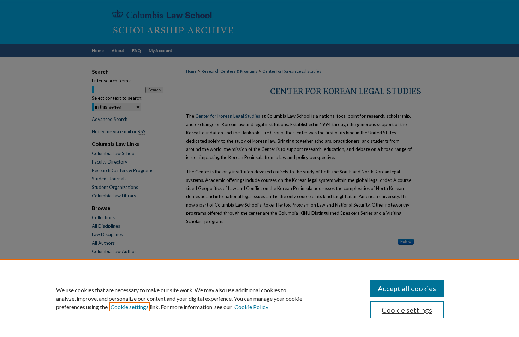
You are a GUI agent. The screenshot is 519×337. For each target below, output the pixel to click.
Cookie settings (130, 307)
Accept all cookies (407, 288)
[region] (259, 298)
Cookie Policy (251, 307)
